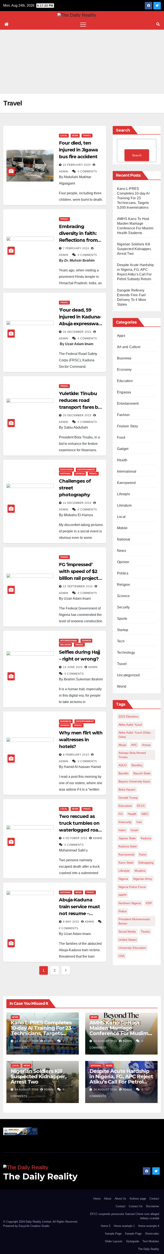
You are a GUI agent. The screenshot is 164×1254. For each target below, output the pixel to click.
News (75, 135)
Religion (65, 644)
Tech (120, 641)
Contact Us (136, 1206)
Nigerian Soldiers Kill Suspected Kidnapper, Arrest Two (134, 248)
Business (65, 721)
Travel (87, 135)
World (121, 686)
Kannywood (126, 483)
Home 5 (105, 1226)
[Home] (6, 24)
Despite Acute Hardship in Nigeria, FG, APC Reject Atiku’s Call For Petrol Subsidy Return (121, 1079)
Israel (134, 830)
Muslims (140, 870)
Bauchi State (142, 773)
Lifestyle (123, 494)
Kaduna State (128, 846)
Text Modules (150, 1241)
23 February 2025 (77, 164)
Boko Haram (127, 789)
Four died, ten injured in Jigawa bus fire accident (78, 150)
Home (97, 1198)
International (68, 640)
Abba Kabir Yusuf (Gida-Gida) (135, 734)
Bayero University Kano (134, 781)
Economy (124, 369)
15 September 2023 (78, 586)
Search (123, 130)
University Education (132, 947)
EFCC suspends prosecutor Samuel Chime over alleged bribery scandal (124, 1216)
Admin (93, 667)
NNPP (123, 895)
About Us (120, 1198)
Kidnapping (146, 862)
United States (128, 939)
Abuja (122, 745)
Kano (142, 854)
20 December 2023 (77, 415)
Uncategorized (128, 675)
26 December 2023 (77, 331)
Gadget (122, 449)
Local (63, 135)
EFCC (141, 805)
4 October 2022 (75, 838)
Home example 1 (124, 1226)
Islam (122, 830)
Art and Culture (129, 347)
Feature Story (127, 426)
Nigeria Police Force (132, 887)
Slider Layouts (114, 1241)
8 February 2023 (76, 754)
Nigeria (123, 878)
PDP (149, 903)
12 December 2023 (77, 502)
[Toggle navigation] (83, 24)
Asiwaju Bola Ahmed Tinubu (132, 755)
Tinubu (145, 931)
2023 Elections (128, 716)
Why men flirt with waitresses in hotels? (80, 739)
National (65, 473)
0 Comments (87, 171)
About (107, 1198)
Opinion (80, 473)
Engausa (124, 392)
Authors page (138, 1198)
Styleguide (132, 1241)
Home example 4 (148, 1226)
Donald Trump (128, 797)
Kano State (126, 862)
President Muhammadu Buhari (134, 921)
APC (134, 745)
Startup (122, 630)
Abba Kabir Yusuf (130, 724)
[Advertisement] (82, 62)
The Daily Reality (40, 1176)
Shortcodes (152, 1233)
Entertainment (86, 469)
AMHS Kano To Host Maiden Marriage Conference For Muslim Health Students (118, 1031)
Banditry (137, 765)
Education (66, 469)
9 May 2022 (71, 921)
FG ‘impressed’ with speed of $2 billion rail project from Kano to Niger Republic (78, 578)
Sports (122, 618)
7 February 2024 (76, 248)
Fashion (123, 415)
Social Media (127, 931)
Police (123, 911)
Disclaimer (152, 1206)
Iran (139, 822)
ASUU (123, 765)
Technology (126, 652)
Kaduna (146, 838)
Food (121, 437)
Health (122, 460)
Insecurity (125, 822)
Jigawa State (127, 838)
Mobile (122, 528)
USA (121, 956)
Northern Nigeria (130, 903)
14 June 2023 (73, 667)
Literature (124, 505)
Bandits (124, 773)
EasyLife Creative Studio (34, 1226)
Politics (123, 573)
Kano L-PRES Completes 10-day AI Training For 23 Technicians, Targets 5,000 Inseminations (133, 198)
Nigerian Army (142, 878)
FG (121, 814)
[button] (158, 24)
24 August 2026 (27, 1041)
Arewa (146, 745)
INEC (144, 814)
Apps (121, 335)
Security (123, 607)
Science (123, 596)
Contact (154, 1198)
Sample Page (113, 1233)
